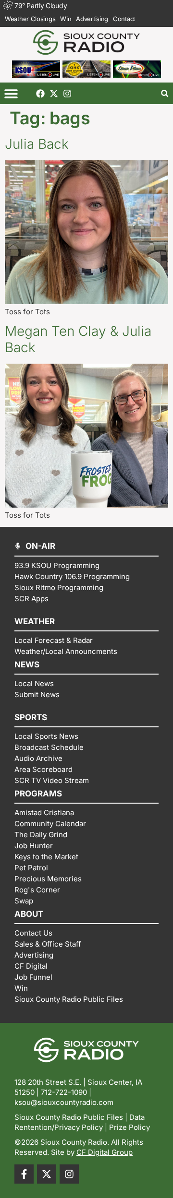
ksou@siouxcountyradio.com (63, 1102)
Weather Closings (30, 19)
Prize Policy (129, 1127)
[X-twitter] (53, 93)
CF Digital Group (104, 1152)
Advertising (92, 19)
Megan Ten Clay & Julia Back (78, 339)
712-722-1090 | (66, 1092)
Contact (124, 19)
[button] (11, 93)
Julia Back (37, 144)
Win (65, 19)
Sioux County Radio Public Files (68, 1117)
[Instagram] (67, 93)
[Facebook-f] (24, 1174)
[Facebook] (40, 93)
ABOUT (28, 914)
